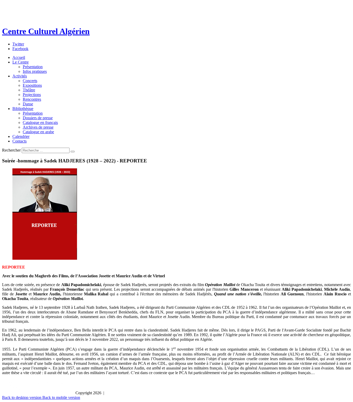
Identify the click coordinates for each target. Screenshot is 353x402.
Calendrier (20, 136)
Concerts (30, 80)
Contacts (19, 141)
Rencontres (32, 99)
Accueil (18, 57)
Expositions (32, 85)
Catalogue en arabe (38, 132)
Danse (28, 104)
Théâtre (29, 90)
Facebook (20, 48)
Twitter (18, 44)
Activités (19, 76)
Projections (32, 94)
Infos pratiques (35, 71)
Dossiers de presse (38, 118)
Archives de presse (38, 127)
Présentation (33, 67)
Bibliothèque (22, 108)
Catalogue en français (40, 122)
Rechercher (11, 150)
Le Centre (20, 62)
